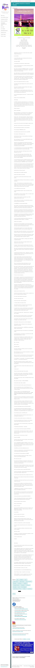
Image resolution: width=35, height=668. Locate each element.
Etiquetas (13, 579)
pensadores (20, 583)
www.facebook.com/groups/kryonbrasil (20, 619)
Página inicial (2, 15)
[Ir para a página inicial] (5, 5)
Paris (17, 579)
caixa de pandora (29, 581)
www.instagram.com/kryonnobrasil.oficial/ (18, 628)
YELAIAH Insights (3, 34)
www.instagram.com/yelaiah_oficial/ (17, 631)
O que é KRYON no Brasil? (4, 17)
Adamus (24, 588)
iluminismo (23, 585)
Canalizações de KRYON (4, 19)
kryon (26, 579)
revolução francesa (16, 585)
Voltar (14, 593)
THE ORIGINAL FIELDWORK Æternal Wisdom (4, 24)
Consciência (30, 588)
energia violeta (15, 581)
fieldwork (21, 579)
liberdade (14, 583)
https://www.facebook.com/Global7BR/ (21, 616)
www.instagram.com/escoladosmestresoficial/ (19, 634)
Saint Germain (22, 581)
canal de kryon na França (17, 588)
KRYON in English (3, 36)
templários (25, 583)
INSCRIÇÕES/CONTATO (4, 30)
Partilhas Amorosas (3, 32)
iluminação (28, 585)
